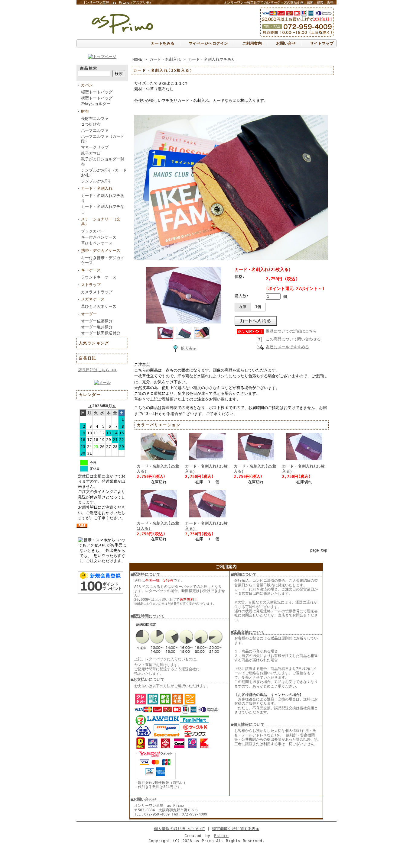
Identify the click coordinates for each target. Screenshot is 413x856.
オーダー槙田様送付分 (100, 333)
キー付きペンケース (98, 237)
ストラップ (91, 284)
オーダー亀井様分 (96, 327)
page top (318, 550)
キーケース (91, 270)
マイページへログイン (208, 43)
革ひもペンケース (96, 243)
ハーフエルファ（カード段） (102, 139)
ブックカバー (93, 231)
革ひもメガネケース (98, 306)
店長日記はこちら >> (97, 370)
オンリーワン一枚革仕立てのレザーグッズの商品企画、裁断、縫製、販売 (278, 3)
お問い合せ (286, 43)
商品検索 (89, 68)
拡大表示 (189, 348)
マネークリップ (95, 147)
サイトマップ (321, 43)
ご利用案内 (252, 43)
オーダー (89, 314)
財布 (85, 111)
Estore (221, 835)
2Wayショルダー (95, 103)
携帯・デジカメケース (100, 250)
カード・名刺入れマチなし (102, 209)
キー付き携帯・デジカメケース (102, 260)
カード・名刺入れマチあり (102, 198)
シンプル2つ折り (96, 181)
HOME (137, 59)
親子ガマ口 (91, 153)
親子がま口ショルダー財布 (102, 161)
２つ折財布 (91, 124)
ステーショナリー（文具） (100, 222)
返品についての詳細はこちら (291, 331)
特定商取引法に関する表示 (235, 828)
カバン (87, 85)
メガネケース (93, 299)
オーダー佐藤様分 (96, 321)
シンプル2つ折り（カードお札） (104, 173)
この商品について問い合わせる (293, 339)
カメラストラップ (96, 292)
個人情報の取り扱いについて (179, 828)
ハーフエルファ (95, 130)
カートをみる (162, 43)
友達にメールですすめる (287, 347)
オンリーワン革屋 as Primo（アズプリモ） (118, 3)
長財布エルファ (95, 118)
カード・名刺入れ (96, 188)
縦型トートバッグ (96, 92)
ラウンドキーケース (98, 277)
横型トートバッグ (96, 98)
